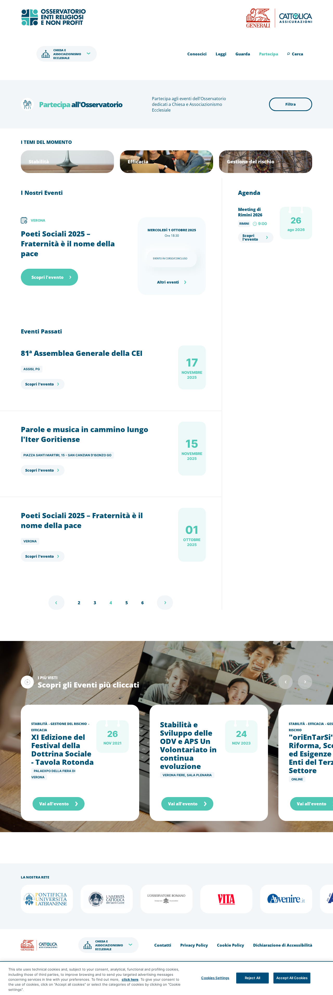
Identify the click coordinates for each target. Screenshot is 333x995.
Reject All (252, 978)
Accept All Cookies (292, 978)
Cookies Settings (215, 978)
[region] (166, 978)
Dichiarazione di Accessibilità (282, 945)
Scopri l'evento (47, 277)
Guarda (242, 53)
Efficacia (39, 730)
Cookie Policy (230, 945)
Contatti (162, 945)
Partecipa (268, 53)
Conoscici (197, 53)
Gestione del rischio (68, 724)
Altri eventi (168, 282)
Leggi (221, 53)
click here (130, 979)
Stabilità (39, 724)
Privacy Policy (194, 945)
